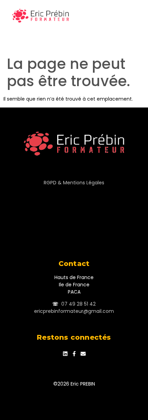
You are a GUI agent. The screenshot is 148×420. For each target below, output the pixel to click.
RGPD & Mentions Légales (74, 182)
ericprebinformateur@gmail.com (74, 311)
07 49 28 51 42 (78, 303)
